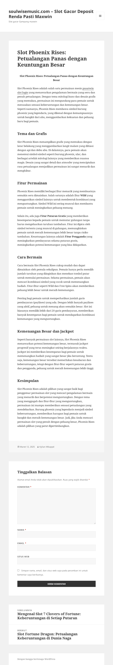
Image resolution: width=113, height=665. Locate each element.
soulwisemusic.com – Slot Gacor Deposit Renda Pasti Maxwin (51, 13)
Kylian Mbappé (46, 446)
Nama (21, 529)
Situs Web (23, 556)
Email (21, 543)
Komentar (24, 486)
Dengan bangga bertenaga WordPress (36, 659)
